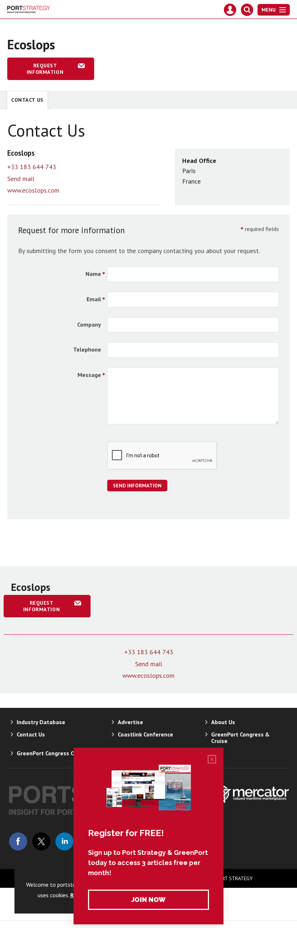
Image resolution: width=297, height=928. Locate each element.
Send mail (20, 179)
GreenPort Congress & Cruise (240, 737)
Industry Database (41, 722)
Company (89, 324)
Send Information (137, 485)
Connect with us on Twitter (41, 841)
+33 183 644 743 (31, 167)
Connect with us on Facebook (18, 841)
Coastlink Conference (145, 734)
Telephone (87, 349)
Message (89, 374)
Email (94, 299)
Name (93, 273)
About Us (223, 722)
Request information (45, 68)
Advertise (130, 722)
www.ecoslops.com (33, 190)
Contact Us (27, 100)
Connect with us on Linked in (64, 841)
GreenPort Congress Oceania (54, 753)
